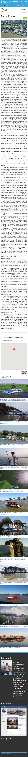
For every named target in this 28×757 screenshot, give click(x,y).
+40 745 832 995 (7, 1)
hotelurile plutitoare (19, 672)
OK (22, 340)
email (17, 693)
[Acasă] (5, 10)
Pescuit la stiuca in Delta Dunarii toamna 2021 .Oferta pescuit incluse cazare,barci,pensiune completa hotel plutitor (12, 559)
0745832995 (17, 695)
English (21, 5)
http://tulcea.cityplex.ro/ (6, 312)
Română (8, 5)
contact (15, 699)
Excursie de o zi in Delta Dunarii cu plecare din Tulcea (12, 605)
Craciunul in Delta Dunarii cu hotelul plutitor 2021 (11, 647)
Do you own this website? (8, 340)
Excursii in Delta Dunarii (6, 753)
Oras (25, 18)
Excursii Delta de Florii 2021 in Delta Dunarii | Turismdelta (13, 626)
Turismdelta (5, 2)
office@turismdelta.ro (21, 1)
